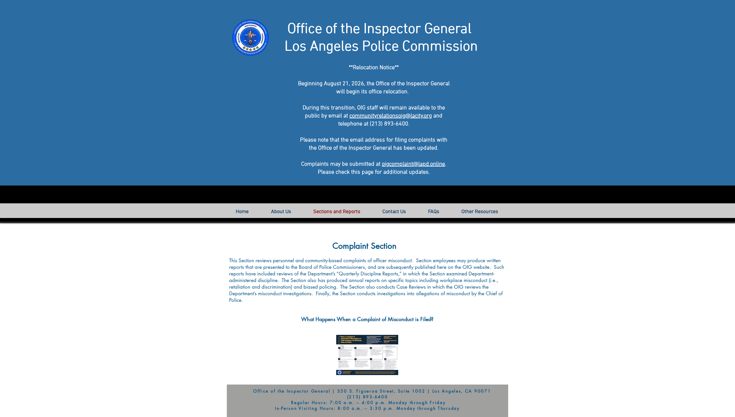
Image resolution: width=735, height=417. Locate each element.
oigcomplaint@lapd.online (413, 164)
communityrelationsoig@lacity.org (390, 116)
